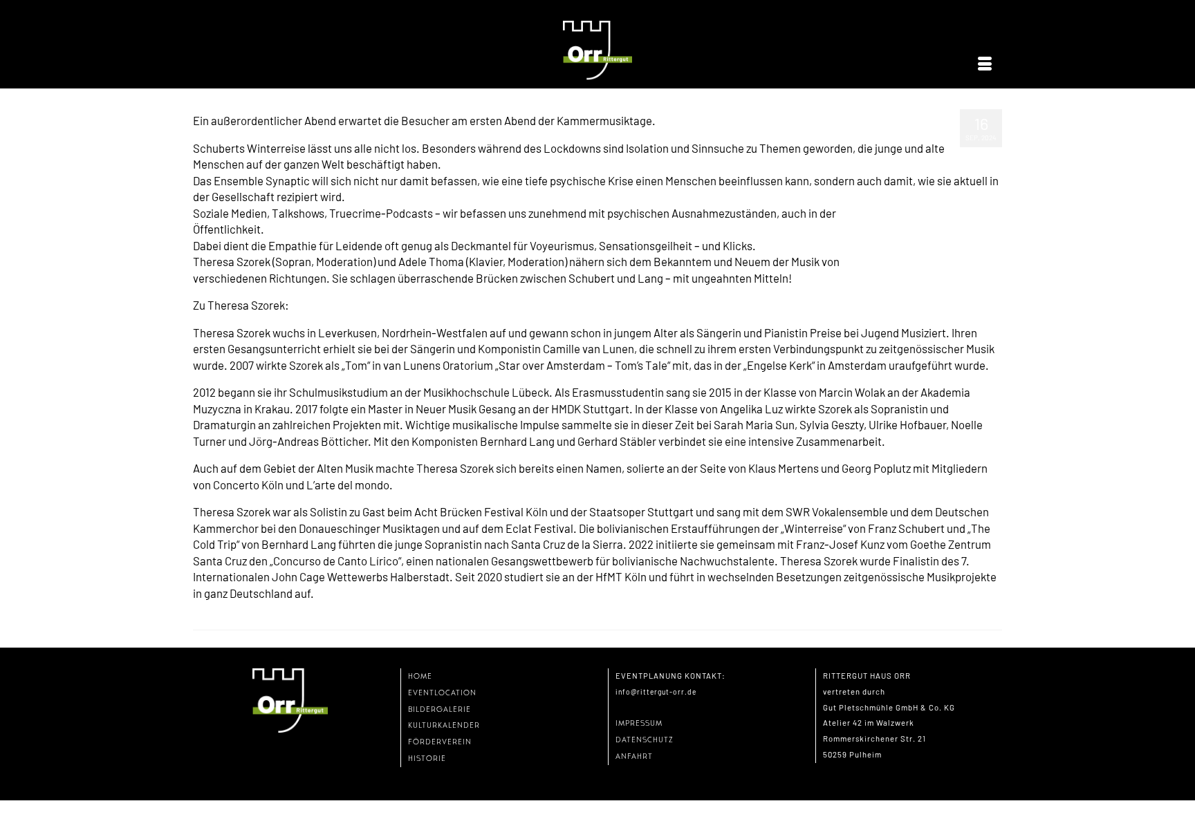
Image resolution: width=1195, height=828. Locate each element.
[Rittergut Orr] (597, 51)
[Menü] (984, 64)
